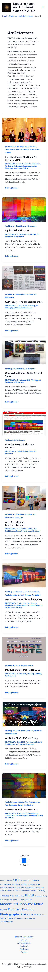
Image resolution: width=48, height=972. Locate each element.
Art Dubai (16, 884)
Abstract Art (22, 802)
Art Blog (20, 146)
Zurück (24, 855)
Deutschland (6, 890)
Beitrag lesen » (11, 188)
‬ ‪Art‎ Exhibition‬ (6, 921)
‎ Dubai (10, 918)
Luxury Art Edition (25, 805)
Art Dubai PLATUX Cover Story (21, 738)
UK (5, 919)
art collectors (5, 884)
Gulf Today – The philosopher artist (24, 301)
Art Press (29, 294)
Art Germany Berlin (32, 592)
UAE (1, 919)
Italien (17, 896)
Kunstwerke (13, 900)
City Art (21, 595)
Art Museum (3, 887)
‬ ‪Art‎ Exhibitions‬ (30, 919)
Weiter (24, 865)
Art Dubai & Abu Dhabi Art (23, 731)
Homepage (25, 149)
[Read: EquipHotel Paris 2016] (24, 209)
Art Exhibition (10, 146)
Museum (3, 910)
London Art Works (25, 900)
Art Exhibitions (24, 943)
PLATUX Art (36, 915)
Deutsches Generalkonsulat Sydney (23, 599)
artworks (20, 887)
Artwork (12, 887)
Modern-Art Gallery (21, 168)
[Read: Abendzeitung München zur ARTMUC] (24, 423)
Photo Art (28, 909)
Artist (38, 884)
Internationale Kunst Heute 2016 (22, 669)
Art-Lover (23, 880)
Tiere (44, 915)
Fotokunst (25, 891)
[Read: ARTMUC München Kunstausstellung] (24, 498)
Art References (30, 146)
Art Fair (24, 884)
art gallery (31, 884)
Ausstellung (29, 887)
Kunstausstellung (41, 896)
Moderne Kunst (31, 904)
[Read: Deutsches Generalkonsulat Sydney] (24, 575)
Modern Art (9, 904)
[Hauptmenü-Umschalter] (43, 7)
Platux (25, 914)
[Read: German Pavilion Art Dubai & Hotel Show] (24, 352)
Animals (9, 881)
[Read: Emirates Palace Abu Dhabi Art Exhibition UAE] (24, 129)
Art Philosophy (19, 294)
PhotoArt (14, 909)
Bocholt (37, 887)
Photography (10, 914)
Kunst (29, 895)
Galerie (33, 891)
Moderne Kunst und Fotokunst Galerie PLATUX (24, 7)
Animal (2, 880)
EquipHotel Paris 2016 (17, 230)
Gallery (41, 890)
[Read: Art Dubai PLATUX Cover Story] (24, 714)
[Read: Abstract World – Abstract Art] (24, 785)
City (42, 887)
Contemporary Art (12, 149)
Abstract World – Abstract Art (21, 809)
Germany (4, 895)
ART (16, 880)
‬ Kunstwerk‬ (18, 919)
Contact (24, 952)
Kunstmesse (4, 900)
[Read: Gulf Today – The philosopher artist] (24, 277)
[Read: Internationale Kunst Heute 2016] (24, 648)
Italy (22, 896)
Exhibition (16, 891)
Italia (12, 896)
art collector (33, 880)
